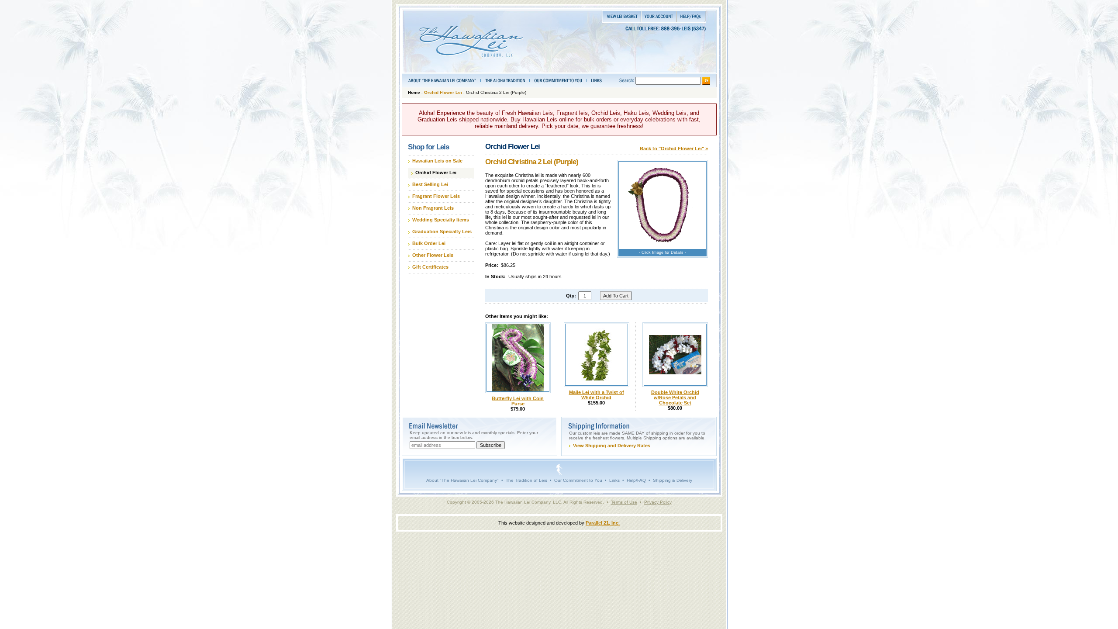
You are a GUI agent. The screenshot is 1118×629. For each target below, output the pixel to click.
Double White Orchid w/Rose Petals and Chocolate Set (675, 397)
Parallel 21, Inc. (603, 522)
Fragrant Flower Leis (436, 196)
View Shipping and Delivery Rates (611, 445)
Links (614, 480)
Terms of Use (624, 502)
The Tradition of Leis (526, 480)
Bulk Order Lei (428, 243)
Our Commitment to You (578, 480)
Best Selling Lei (430, 184)
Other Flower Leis (432, 255)
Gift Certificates (430, 267)
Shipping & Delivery (672, 480)
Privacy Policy (658, 502)
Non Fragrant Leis (433, 208)
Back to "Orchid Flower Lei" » (674, 148)
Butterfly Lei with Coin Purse (518, 401)
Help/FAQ (636, 480)
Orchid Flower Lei (443, 92)
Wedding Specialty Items (440, 219)
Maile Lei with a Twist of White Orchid (596, 395)
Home (414, 92)
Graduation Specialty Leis (442, 231)
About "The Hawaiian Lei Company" (462, 480)
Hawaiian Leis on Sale (437, 160)
